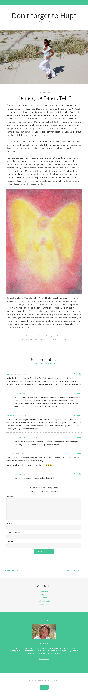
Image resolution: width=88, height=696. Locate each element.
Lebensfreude (57, 336)
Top (44, 687)
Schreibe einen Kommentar (44, 364)
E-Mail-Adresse (13, 532)
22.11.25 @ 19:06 (33, 393)
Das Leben (41, 336)
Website (9, 541)
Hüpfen (48, 336)
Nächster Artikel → (76, 570)
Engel (36, 339)
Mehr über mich (44, 659)
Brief (32, 339)
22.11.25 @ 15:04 (21, 374)
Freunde (53, 339)
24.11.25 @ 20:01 (17, 454)
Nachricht (11, 496)
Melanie (10, 374)
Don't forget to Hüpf (44, 15)
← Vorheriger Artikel (12, 570)
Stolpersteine (44, 604)
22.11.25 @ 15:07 (21, 415)
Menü (44, 2)
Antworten (78, 374)
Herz (58, 339)
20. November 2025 (44, 92)
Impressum (45, 680)
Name (9, 523)
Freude (47, 339)
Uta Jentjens (20, 393)
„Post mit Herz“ (37, 105)
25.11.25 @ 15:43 (33, 474)
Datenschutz (54, 680)
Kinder (44, 598)
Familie (41, 339)
